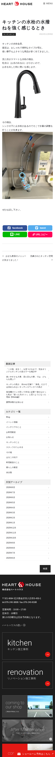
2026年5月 (10, 502)
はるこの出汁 (12, 457)
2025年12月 (11, 528)
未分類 (9, 472)
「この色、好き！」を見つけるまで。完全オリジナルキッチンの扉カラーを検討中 (26, 370)
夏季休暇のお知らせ (14, 402)
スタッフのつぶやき (14, 447)
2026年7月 (10, 492)
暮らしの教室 (12, 467)
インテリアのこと (13, 427)
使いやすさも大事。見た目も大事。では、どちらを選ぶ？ (26, 378)
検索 (45, 568)
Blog (8, 417)
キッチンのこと (9, 34)
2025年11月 (11, 533)
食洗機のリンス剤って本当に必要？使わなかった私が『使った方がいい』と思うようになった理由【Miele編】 (26, 394)
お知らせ (10, 437)
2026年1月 (10, 523)
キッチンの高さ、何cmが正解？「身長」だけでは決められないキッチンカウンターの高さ (26, 385)
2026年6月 (10, 497)
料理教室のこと (13, 462)
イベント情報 (12, 422)
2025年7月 (10, 553)
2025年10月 (11, 538)
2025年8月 (10, 548)
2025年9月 (10, 543)
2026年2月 (10, 518)
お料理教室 (11, 432)
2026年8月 (10, 487)
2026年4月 (10, 508)
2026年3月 (10, 512)
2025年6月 (10, 558)
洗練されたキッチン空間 (41, 256)
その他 (9, 452)
